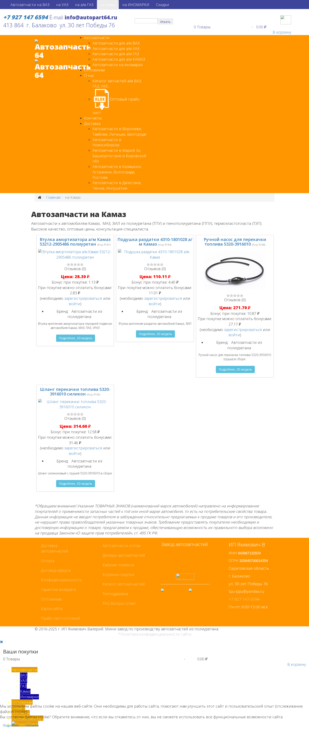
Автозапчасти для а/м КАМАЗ (118, 59)
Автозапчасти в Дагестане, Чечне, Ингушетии (116, 185)
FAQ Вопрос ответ (119, 603)
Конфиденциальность (61, 579)
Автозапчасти (97, 37)
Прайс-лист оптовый (60, 618)
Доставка (92, 123)
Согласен (32, 725)
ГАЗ (23, 685)
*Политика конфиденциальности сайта (154, 634)
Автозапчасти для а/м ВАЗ (116, 43)
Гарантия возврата (58, 589)
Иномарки (29, 696)
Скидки (162, 4)
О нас (89, 75)
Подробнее (11, 725)
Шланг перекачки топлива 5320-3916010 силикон (75, 391)
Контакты (93, 117)
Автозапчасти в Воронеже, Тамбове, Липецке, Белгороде (119, 131)
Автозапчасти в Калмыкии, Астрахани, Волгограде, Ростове (117, 172)
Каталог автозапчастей (124, 583)
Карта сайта (51, 608)
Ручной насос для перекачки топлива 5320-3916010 (235, 242)
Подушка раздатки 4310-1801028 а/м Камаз (155, 242)
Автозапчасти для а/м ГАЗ (115, 53)
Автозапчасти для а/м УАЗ (115, 48)
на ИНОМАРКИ (135, 4)
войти (74, 303)
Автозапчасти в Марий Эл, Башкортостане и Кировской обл (119, 156)
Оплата (47, 560)
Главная (53, 197)
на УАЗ (62, 4)
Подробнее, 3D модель (75, 338)
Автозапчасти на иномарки (117, 64)
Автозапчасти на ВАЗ (30, 4)
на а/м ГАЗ (84, 4)
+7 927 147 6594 (244, 599)
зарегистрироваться (83, 298)
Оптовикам (94, 69)
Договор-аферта (56, 570)
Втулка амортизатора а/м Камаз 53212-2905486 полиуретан (75, 242)
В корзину (282, 32)
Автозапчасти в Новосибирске (106, 142)
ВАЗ (23, 675)
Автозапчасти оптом (121, 545)
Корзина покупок (118, 574)
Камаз (25, 691)
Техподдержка (115, 593)
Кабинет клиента (118, 564)
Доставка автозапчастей (54, 548)
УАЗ (23, 680)
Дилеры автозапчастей (124, 555)
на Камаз (108, 4)
